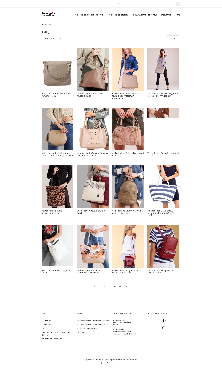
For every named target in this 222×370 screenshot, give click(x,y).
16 (114, 286)
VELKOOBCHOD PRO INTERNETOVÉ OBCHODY (93, 321)
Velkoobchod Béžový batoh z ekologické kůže (126, 211)
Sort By (172, 38)
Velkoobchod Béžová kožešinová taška (163, 154)
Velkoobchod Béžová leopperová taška (52, 211)
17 (120, 286)
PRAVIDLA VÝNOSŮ (48, 325)
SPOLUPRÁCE (166, 15)
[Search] (178, 4)
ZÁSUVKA (80, 333)
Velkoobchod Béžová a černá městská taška (91, 94)
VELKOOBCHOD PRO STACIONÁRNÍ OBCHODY (92, 325)
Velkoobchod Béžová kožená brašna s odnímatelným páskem (57, 154)
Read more (57, 69)
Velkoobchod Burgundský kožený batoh (160, 271)
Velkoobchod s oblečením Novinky (89, 15)
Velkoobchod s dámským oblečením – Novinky (56, 334)
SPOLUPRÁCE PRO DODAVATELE (145, 15)
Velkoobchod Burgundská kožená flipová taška (125, 271)
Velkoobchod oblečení (118, 15)
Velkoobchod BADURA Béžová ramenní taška (56, 94)
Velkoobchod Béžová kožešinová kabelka (128, 154)
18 (125, 286)
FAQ (178, 15)
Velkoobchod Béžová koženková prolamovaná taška (92, 154)
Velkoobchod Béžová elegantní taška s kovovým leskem (162, 94)
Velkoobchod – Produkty (52, 339)
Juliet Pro (104, 363)
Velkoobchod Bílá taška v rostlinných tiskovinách (89, 271)
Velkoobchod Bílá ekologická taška (56, 271)
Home (44, 24)
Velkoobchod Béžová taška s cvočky (91, 211)
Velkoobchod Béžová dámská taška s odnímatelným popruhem (126, 95)
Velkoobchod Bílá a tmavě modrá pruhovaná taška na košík (160, 213)
